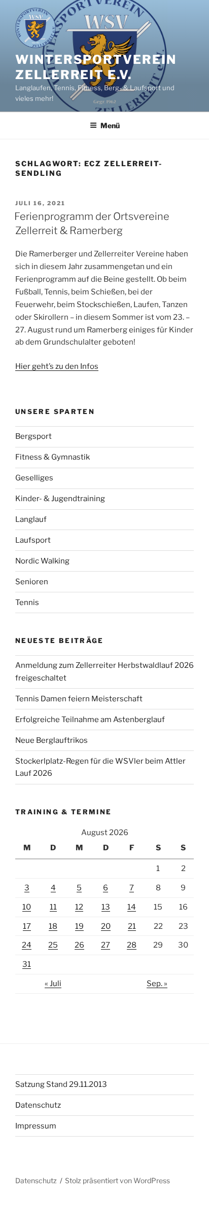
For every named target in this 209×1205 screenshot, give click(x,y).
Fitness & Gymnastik (52, 457)
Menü (110, 125)
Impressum (35, 1126)
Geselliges (34, 477)
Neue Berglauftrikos (51, 740)
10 (26, 907)
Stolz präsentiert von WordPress (117, 1180)
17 (27, 926)
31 (26, 964)
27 (105, 945)
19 (79, 926)
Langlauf (31, 519)
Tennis (27, 602)
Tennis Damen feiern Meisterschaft (79, 698)
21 (132, 926)
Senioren (31, 581)
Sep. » (157, 983)
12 (79, 907)
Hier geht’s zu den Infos (56, 366)
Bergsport (33, 436)
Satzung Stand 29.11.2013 (61, 1084)
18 (53, 926)
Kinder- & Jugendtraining (60, 498)
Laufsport (33, 540)
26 (79, 945)
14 (131, 907)
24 (26, 945)
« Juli (53, 983)
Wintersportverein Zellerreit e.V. (96, 67)
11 (53, 907)
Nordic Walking (42, 561)
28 (131, 945)
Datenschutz (38, 1105)
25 (53, 945)
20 (106, 926)
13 (105, 907)
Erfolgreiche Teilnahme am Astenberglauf (90, 719)
